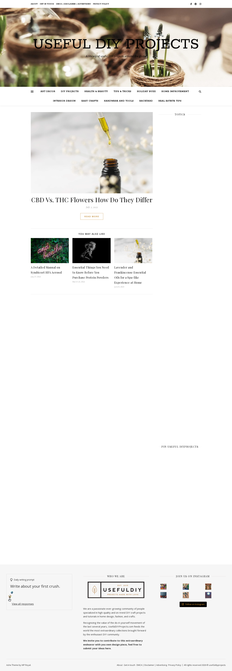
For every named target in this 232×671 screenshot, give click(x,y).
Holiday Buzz (146, 91)
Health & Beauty (96, 91)
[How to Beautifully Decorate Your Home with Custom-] (163, 587)
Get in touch (47, 4)
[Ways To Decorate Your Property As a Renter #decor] (186, 587)
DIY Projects (70, 91)
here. (108, 648)
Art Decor (48, 91)
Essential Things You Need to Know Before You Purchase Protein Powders (90, 272)
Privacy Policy (101, 4)
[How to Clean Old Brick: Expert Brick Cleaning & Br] (208, 587)
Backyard (146, 101)
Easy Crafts (89, 101)
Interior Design (64, 101)
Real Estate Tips (169, 101)
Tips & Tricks (122, 91)
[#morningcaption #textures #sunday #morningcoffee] (186, 595)
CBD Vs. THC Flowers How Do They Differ (91, 199)
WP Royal (26, 665)
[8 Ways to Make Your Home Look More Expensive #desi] (163, 595)
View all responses (23, 604)
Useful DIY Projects (116, 44)
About (34, 4)
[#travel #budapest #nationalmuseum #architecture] (208, 595)
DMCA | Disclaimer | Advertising (73, 4)
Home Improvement (175, 91)
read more (91, 216)
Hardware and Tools (119, 101)
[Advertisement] (180, 228)
